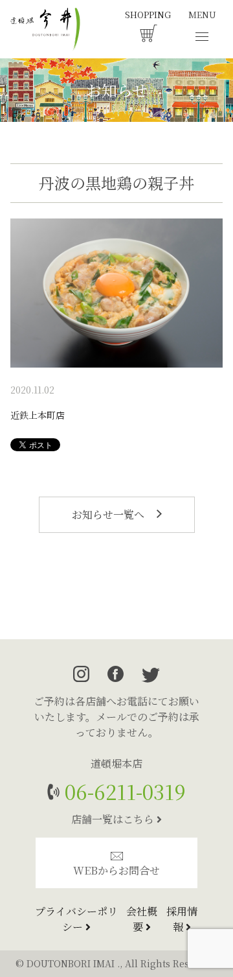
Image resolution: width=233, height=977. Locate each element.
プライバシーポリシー (76, 919)
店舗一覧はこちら (114, 819)
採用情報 (181, 919)
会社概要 (141, 919)
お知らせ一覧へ (109, 514)
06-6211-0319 (123, 791)
